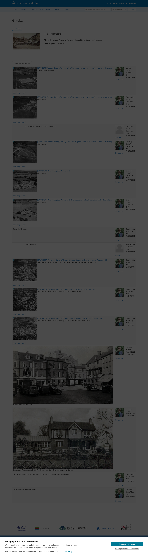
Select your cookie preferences (127, 548)
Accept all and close (127, 544)
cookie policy (67, 551)
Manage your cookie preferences (21, 541)
